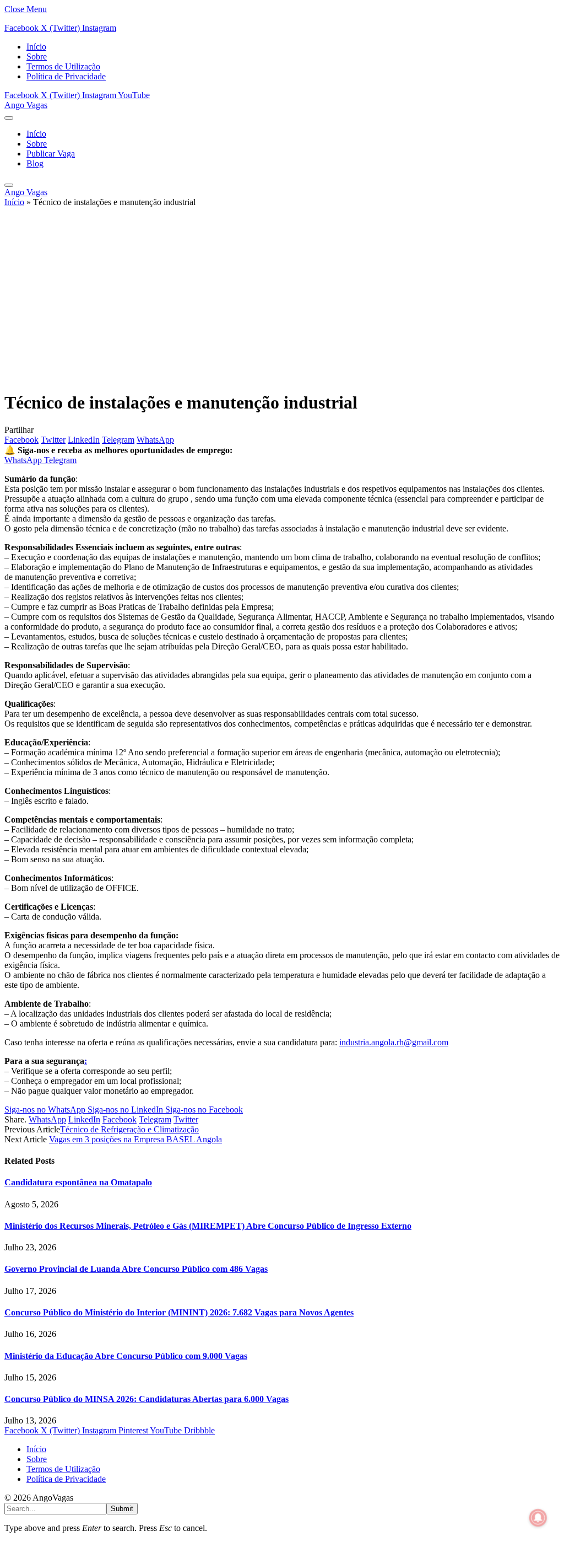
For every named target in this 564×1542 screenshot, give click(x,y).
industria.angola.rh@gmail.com (393, 1042)
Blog (35, 163)
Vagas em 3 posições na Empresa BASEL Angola (135, 1139)
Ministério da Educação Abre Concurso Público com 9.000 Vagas (125, 1356)
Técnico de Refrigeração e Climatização (129, 1129)
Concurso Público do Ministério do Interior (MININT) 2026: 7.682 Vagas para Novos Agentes (179, 1312)
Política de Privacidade (66, 76)
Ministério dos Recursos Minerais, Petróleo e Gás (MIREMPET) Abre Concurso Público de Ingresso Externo (207, 1226)
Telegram (60, 460)
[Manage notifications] (538, 1518)
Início (36, 46)
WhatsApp (24, 460)
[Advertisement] (282, 304)
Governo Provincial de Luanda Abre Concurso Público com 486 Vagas (136, 1269)
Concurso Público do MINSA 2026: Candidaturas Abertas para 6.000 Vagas (146, 1399)
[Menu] (8, 118)
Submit (122, 1509)
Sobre (36, 56)
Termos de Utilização (63, 66)
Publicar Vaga (50, 153)
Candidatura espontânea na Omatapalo (78, 1182)
